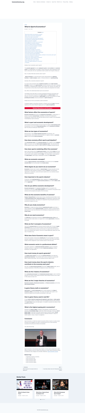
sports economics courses (53, 351)
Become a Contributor (41, 1)
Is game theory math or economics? (32, 58)
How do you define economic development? (33, 44)
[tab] (40, 399)
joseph (20, 395)
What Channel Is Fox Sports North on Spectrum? (30, 369)
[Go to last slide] (18, 389)
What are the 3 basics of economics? (32, 56)
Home (34, 1)
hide (42, 32)
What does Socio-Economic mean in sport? (33, 50)
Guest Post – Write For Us (57, 1)
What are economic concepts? (30, 40)
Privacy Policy (65, 1)
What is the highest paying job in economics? (33, 61)
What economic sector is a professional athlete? (34, 52)
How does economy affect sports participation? (34, 38)
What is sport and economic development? (33, 35)
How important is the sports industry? (32, 43)
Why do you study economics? (31, 47)
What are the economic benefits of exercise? (33, 45)
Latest (26, 24)
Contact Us (48, 1)
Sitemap (71, 1)
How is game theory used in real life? (32, 59)
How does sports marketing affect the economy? (34, 39)
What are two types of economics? (31, 36)
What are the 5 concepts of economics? (32, 49)
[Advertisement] (42, 11)
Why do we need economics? (30, 48)
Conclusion (27, 62)
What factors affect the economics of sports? (33, 34)
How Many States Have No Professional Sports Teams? (52, 369)
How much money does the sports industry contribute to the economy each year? (40, 54)
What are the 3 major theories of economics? (33, 57)
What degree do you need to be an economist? (34, 42)
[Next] (67, 389)
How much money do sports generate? (32, 53)
